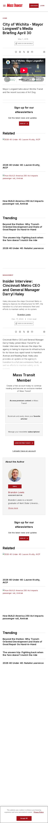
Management (8, 275)
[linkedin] (20, 52)
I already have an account (24, 451)
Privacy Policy (39, 812)
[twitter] (24, 52)
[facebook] (16, 52)
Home (5, 18)
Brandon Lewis (24, 314)
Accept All (24, 818)
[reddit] (28, 52)
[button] (4, 5)
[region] (24, 814)
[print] (44, 52)
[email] (32, 52)
